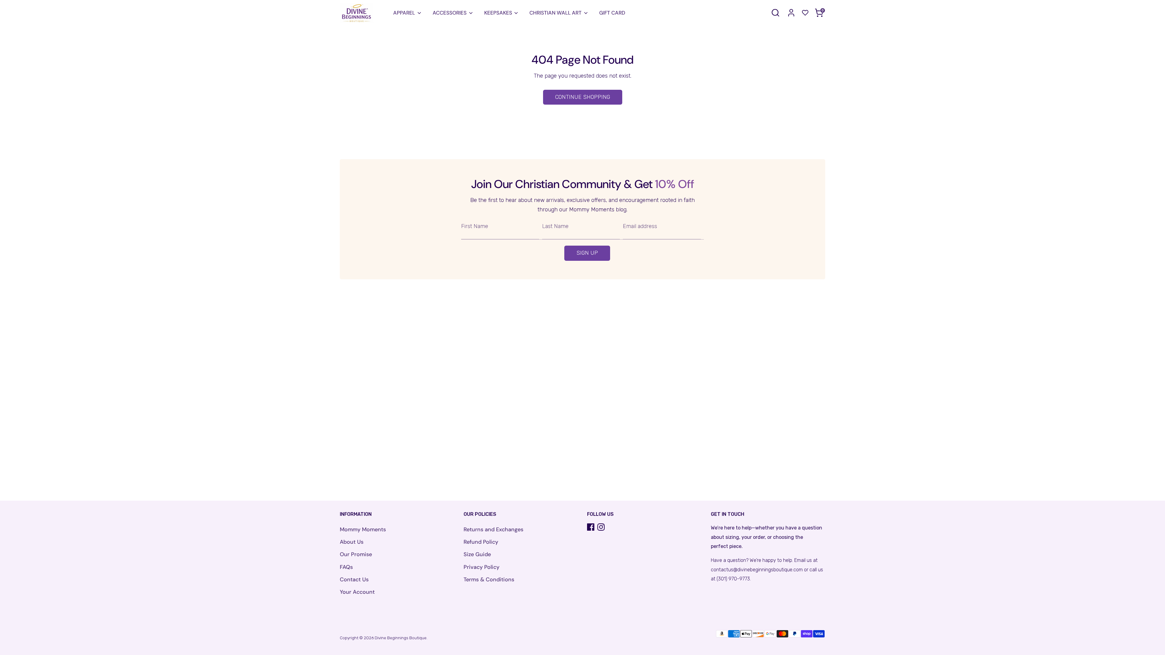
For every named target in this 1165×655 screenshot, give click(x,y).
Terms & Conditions (489, 579)
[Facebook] (590, 527)
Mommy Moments (363, 529)
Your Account (357, 592)
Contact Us (354, 579)
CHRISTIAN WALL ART (555, 12)
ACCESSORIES (450, 12)
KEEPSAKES (498, 12)
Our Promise (356, 554)
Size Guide (477, 554)
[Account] (791, 13)
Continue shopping (582, 97)
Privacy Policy (481, 567)
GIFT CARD (612, 12)
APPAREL (404, 12)
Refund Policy (481, 542)
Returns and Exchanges (493, 529)
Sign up (587, 253)
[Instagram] (601, 527)
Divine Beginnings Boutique (401, 637)
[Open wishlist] (805, 12)
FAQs (346, 567)
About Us (351, 542)
